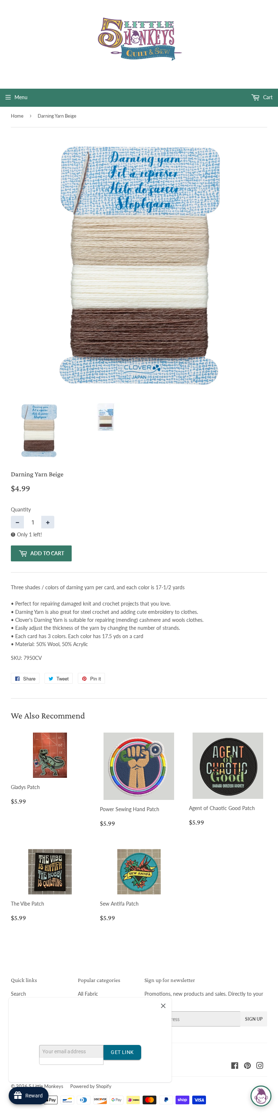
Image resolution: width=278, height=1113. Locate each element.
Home (17, 116)
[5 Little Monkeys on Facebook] (235, 1066)
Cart (267, 97)
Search (18, 994)
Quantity (21, 509)
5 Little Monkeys (46, 1086)
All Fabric (88, 994)
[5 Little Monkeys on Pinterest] (247, 1066)
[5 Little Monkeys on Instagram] (260, 1066)
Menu (21, 97)
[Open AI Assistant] (260, 1095)
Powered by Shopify (90, 1086)
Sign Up (253, 1019)
